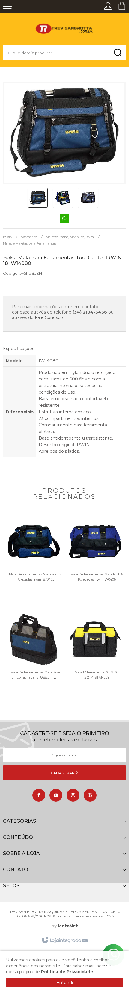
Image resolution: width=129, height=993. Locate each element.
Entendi (64, 982)
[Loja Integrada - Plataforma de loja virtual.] (65, 940)
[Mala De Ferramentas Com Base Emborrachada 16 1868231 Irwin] (34, 659)
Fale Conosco (49, 317)
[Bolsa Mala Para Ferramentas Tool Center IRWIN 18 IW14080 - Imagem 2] (63, 198)
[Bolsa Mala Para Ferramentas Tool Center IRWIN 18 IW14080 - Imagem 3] (88, 198)
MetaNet (68, 925)
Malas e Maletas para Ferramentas (29, 243)
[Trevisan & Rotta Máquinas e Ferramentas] (64, 30)
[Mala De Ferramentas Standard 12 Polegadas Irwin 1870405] (34, 561)
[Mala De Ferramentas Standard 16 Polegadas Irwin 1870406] (95, 561)
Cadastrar (63, 773)
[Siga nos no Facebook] (38, 795)
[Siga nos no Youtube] (56, 795)
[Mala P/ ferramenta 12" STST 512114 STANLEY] (95, 659)
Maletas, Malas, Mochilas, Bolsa (70, 237)
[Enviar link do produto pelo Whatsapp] (64, 218)
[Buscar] (118, 52)
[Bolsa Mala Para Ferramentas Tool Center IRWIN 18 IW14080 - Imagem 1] (38, 198)
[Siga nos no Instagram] (73, 795)
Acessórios (29, 237)
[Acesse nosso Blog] (90, 795)
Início (7, 237)
